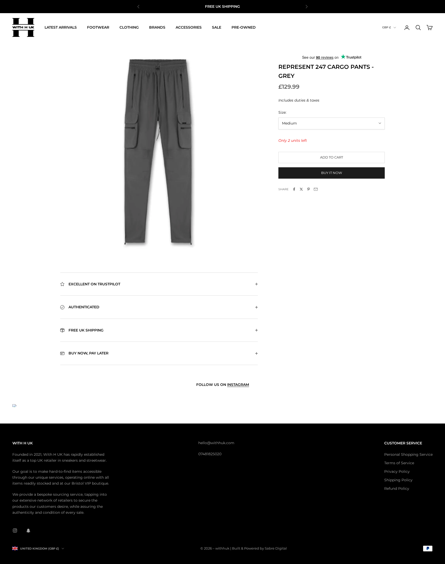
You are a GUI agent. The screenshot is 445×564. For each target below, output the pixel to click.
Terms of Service (399, 463)
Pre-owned (244, 27)
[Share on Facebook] (294, 189)
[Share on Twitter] (301, 189)
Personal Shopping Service (408, 454)
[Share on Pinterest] (308, 189)
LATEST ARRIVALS (61, 27)
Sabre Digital (276, 548)
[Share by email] (316, 189)
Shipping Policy (398, 480)
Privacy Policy (397, 471)
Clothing (129, 27)
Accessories (189, 27)
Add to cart (331, 157)
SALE (216, 27)
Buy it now (331, 173)
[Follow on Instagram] (15, 530)
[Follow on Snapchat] (28, 530)
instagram (238, 384)
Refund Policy (396, 488)
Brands (157, 27)
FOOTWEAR (98, 27)
